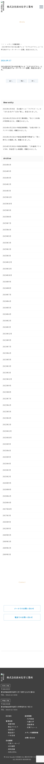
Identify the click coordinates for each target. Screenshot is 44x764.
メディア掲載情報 (13, 44)
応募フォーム (32, 727)
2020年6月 (7, 496)
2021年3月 (7, 470)
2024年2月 (7, 320)
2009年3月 (7, 541)
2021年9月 (7, 444)
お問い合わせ (30, 738)
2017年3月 (7, 515)
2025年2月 (7, 249)
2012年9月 (7, 528)
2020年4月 (7, 502)
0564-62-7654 (11, 709)
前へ (11, 81)
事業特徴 (11, 724)
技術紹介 (11, 729)
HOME (9, 716)
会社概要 (9, 740)
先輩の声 (30, 722)
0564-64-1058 (24, 640)
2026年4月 (7, 178)
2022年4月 (7, 418)
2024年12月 (7, 262)
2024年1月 (7, 327)
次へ (33, 81)
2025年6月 (7, 229)
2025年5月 (7, 236)
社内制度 (30, 719)
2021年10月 (7, 437)
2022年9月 (7, 385)
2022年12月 (7, 379)
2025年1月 (7, 255)
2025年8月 (7, 217)
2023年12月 (7, 333)
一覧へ (22, 81)
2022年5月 (7, 411)
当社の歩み (12, 752)
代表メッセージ (14, 743)
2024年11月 (7, 269)
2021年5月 (7, 457)
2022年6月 (7, 405)
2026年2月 (7, 184)
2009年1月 (7, 554)
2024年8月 (7, 288)
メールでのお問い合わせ (24, 608)
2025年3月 (7, 243)
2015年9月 (7, 522)
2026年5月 (7, 171)
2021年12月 (7, 431)
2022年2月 (7, 424)
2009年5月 (7, 535)
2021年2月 (7, 476)
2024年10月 (7, 275)
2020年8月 (7, 489)
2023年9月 (7, 340)
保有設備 (11, 749)
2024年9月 (7, 281)
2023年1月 (7, 372)
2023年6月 (7, 353)
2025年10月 (7, 203)
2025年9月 (7, 210)
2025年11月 (7, 197)
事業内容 (9, 721)
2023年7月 (7, 346)
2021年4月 (7, 463)
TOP (2, 44)
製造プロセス (13, 727)
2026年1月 (7, 191)
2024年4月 (7, 314)
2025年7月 (7, 223)
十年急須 (11, 735)
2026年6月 (7, 165)
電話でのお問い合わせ (24, 617)
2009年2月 (7, 548)
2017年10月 (7, 509)
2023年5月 (7, 359)
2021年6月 (7, 450)
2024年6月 (7, 301)
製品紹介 (11, 732)
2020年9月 (7, 483)
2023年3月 (7, 366)
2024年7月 (7, 294)
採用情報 (28, 716)
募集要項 (30, 724)
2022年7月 (7, 398)
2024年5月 (7, 307)
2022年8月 (7, 392)
